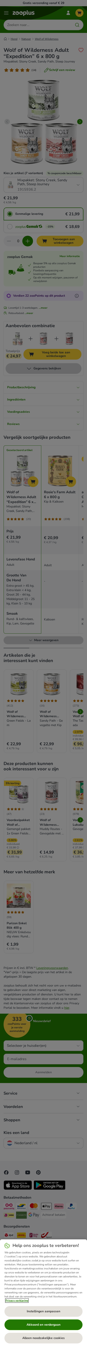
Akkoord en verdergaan (43, 1325)
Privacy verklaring (17, 1300)
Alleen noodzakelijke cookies (43, 1338)
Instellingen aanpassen (43, 1311)
